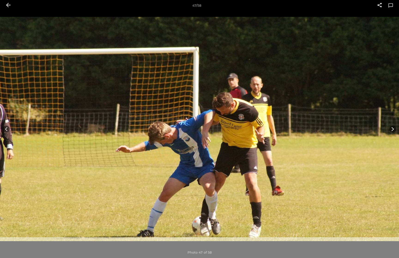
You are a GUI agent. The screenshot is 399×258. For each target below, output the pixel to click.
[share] (379, 5)
